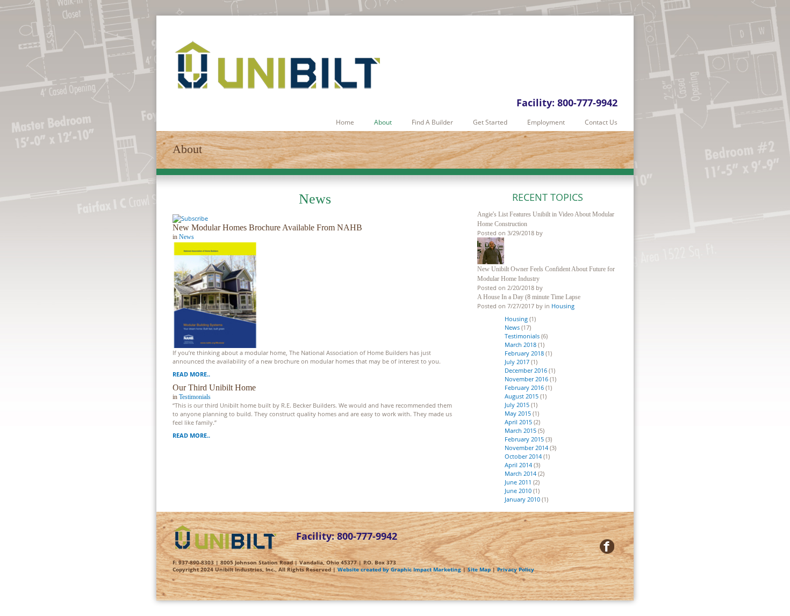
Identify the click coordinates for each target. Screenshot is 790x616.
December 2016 (526, 370)
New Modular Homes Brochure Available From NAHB (267, 227)
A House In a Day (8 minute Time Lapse (528, 297)
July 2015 (517, 405)
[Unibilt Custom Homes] (280, 66)
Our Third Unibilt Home (214, 387)
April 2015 (518, 422)
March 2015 (520, 430)
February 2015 (524, 439)
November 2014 (526, 448)
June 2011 (518, 482)
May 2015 (518, 413)
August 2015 (521, 396)
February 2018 (524, 353)
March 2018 (520, 344)
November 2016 (526, 379)
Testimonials (195, 397)
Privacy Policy (515, 569)
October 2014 (523, 456)
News (186, 237)
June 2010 (518, 491)
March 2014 (520, 473)
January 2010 (522, 499)
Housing (562, 306)
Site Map (479, 569)
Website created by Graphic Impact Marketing (399, 569)
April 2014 (518, 465)
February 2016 (524, 387)
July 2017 (517, 362)
